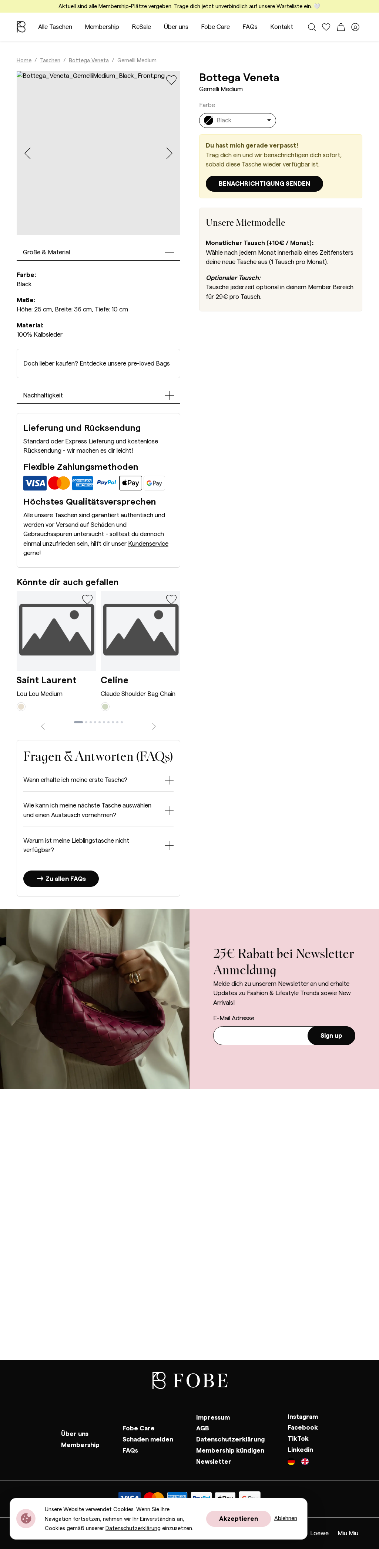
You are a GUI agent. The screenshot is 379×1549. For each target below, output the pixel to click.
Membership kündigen (230, 1450)
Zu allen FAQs (65, 879)
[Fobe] (21, 27)
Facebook (303, 1428)
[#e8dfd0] (21, 706)
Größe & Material (46, 252)
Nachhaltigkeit (43, 395)
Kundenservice (148, 544)
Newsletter (213, 1462)
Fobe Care (215, 27)
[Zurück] (42, 725)
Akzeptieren (238, 1519)
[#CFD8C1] (105, 706)
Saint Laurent (46, 680)
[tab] (78, 722)
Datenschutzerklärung (230, 1439)
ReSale (141, 27)
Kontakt (281, 27)
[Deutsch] (294, 1462)
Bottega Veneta (89, 60)
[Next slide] (169, 153)
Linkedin (300, 1450)
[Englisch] (305, 1462)
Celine (114, 680)
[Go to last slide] (27, 153)
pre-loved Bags (149, 363)
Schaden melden (148, 1439)
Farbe (207, 105)
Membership (102, 27)
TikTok (298, 1439)
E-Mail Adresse (233, 1018)
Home (24, 60)
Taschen (50, 60)
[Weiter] (153, 725)
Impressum (213, 1417)
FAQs (250, 27)
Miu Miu (348, 1533)
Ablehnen (285, 1518)
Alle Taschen (55, 27)
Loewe (319, 1533)
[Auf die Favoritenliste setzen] (171, 79)
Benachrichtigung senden (264, 184)
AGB (202, 1429)
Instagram (303, 1417)
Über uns (176, 27)
